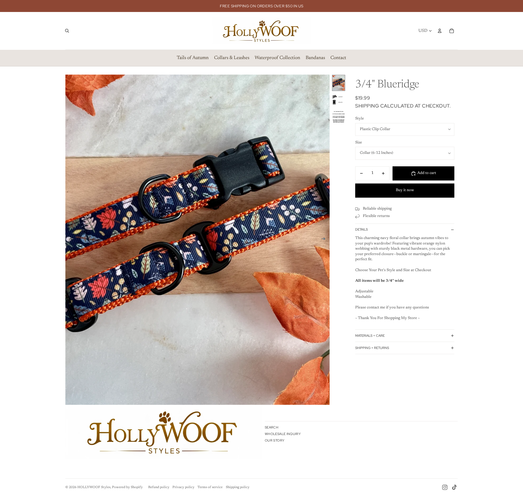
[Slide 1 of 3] (339, 82)
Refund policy (158, 487)
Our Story (274, 440)
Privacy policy (183, 487)
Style (359, 119)
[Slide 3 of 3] (339, 117)
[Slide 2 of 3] (339, 100)
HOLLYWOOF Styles (93, 487)
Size (358, 143)
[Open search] (67, 31)
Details (361, 229)
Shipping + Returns (372, 348)
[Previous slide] (69, 240)
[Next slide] (325, 240)
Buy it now (405, 190)
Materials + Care (370, 335)
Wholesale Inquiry (283, 434)
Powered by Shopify (127, 487)
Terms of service (210, 487)
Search (271, 427)
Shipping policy (238, 487)
